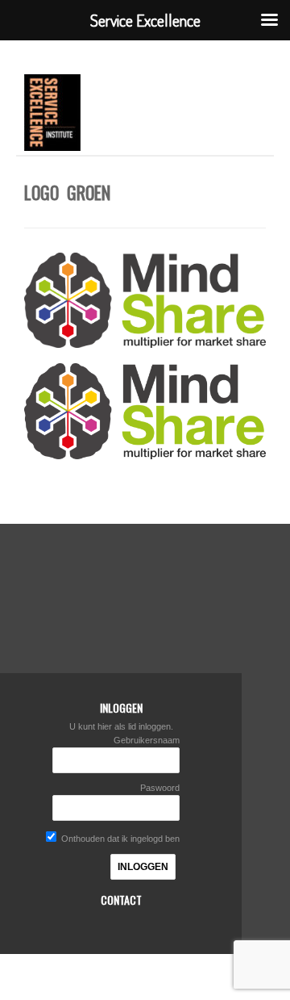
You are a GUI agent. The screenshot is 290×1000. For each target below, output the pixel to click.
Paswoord (160, 788)
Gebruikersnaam (147, 740)
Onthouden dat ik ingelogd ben (119, 838)
